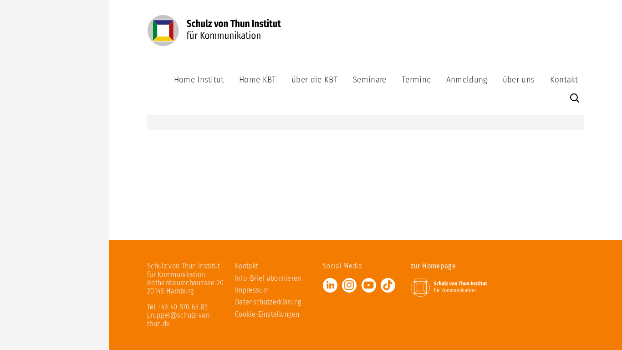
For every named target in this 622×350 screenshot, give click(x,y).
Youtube (369, 285)
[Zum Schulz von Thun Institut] (449, 287)
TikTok (388, 285)
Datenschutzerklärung (268, 302)
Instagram (349, 285)
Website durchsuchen (574, 98)
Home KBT (257, 79)
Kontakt (564, 79)
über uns (519, 79)
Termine (416, 79)
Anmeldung (467, 79)
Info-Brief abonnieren (268, 278)
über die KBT (314, 79)
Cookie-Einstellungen (267, 314)
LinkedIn (330, 285)
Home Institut (199, 79)
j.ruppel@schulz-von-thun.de (179, 319)
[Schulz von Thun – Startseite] (214, 35)
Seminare (370, 79)
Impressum (252, 290)
